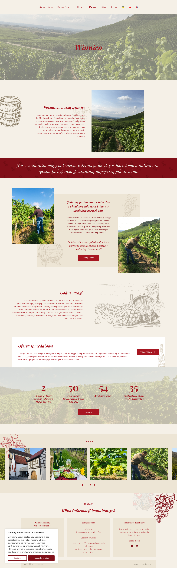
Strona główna (46, 7)
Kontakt (114, 7)
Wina (103, 7)
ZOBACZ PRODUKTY (148, 352)
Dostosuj (17, 558)
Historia (80, 7)
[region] (31, 546)
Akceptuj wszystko (41, 558)
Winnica (92, 7)
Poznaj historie (88, 258)
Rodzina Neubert (64, 7)
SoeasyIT (148, 564)
